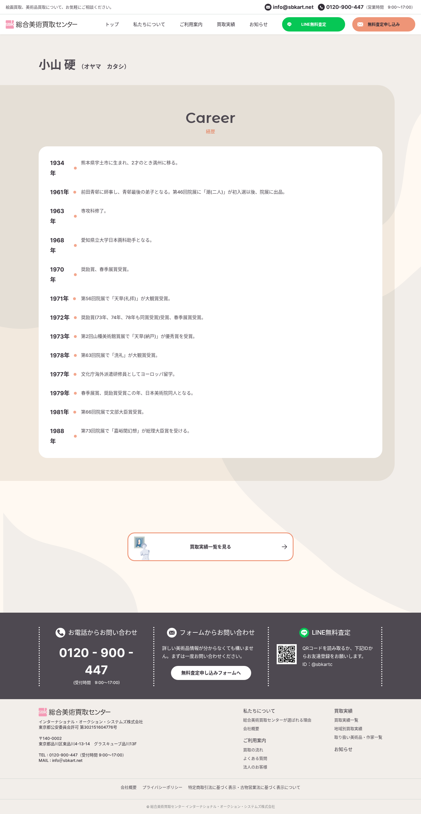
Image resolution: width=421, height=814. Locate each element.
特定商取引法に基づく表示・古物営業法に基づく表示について (244, 787)
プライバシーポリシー (162, 787)
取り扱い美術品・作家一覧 (358, 737)
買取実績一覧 (346, 719)
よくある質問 (255, 758)
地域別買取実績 (348, 728)
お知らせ (343, 749)
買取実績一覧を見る (210, 547)
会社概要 (251, 728)
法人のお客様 (255, 766)
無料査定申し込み (384, 24)
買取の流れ (253, 749)
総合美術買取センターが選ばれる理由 (277, 719)
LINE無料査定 (313, 24)
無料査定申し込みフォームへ (211, 673)
